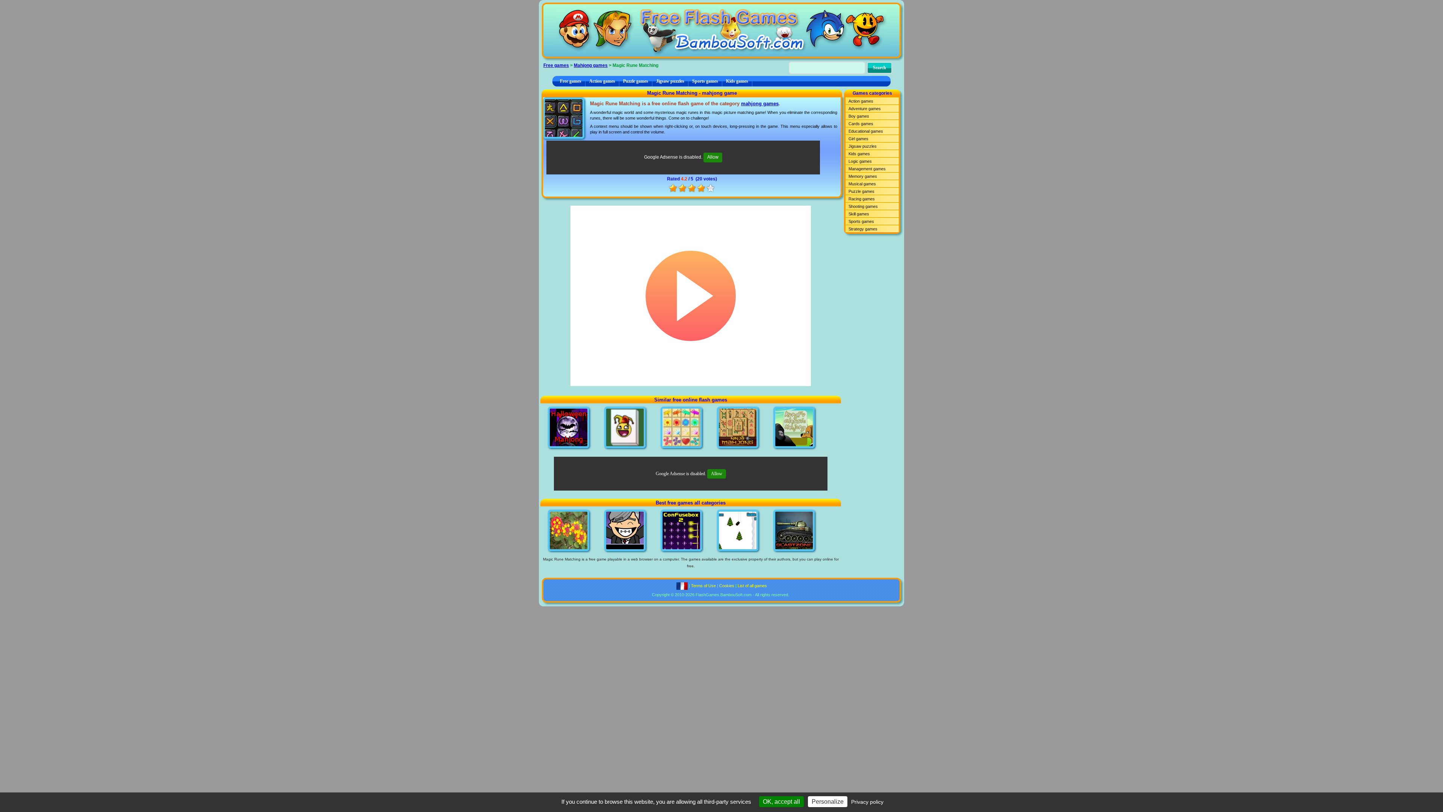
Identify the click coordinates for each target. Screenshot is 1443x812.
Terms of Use (703, 585)
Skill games (859, 214)
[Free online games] (721, 30)
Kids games (737, 81)
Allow (712, 157)
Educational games (866, 131)
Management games (867, 169)
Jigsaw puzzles (670, 81)
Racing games (862, 199)
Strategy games (863, 229)
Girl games (858, 138)
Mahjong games (591, 65)
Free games (556, 65)
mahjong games (760, 103)
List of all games (752, 585)
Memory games (863, 176)
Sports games (705, 81)
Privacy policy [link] (867, 802)
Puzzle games (635, 81)
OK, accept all (781, 801)
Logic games (860, 161)
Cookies (726, 585)
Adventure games (865, 108)
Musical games (862, 184)
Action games (602, 81)
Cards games (861, 123)
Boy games (859, 116)
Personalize (828, 801)
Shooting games (863, 206)
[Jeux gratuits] (682, 585)
